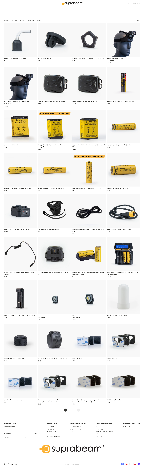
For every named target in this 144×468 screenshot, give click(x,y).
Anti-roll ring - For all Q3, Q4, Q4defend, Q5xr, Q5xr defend (88, 58)
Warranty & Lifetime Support (104, 431)
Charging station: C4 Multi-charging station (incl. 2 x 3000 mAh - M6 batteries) (122, 273)
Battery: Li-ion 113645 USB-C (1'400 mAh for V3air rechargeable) (51, 146)
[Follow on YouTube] (12, 464)
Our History (50, 426)
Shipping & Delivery (75, 426)
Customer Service (101, 434)
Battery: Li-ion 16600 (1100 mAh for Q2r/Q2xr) (119, 145)
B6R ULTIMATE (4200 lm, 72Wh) (115, 58)
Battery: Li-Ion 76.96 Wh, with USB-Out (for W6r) (16, 229)
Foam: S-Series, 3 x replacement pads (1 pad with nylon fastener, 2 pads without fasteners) (53, 401)
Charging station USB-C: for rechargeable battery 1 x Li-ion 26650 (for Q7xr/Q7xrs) (88, 273)
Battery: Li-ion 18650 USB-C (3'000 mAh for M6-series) (86, 188)
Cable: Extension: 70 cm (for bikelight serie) (119, 229)
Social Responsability (53, 436)
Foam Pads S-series (112, 359)
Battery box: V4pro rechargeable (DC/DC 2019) (84, 102)
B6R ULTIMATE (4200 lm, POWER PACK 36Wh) (16, 102)
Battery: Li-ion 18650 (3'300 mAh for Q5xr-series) (51, 188)
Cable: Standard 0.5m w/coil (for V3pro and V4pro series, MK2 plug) (19, 273)
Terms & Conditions (75, 429)
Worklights (22, 20)
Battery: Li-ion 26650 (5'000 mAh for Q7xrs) (118, 188)
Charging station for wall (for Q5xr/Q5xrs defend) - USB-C (53, 272)
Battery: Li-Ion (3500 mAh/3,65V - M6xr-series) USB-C (121, 102)
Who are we (50, 429)
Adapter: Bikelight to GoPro (45, 58)
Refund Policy (74, 434)
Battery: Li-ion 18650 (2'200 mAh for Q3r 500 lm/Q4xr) (18, 188)
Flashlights (6, 20)
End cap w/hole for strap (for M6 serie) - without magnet (53, 359)
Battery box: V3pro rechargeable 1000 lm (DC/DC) (51, 102)
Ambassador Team (52, 431)
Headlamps (14, 20)
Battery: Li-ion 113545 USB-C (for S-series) (15, 145)
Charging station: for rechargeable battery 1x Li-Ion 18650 (19, 315)
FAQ (97, 426)
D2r (39, 315)
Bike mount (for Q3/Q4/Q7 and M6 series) (49, 229)
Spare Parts (99, 429)
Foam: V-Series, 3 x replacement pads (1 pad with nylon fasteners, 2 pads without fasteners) (87, 401)
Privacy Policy (74, 431)
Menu (7, 3)
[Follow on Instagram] (8, 464)
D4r (73, 315)
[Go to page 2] (78, 410)
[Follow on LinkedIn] (16, 464)
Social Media (126, 426)
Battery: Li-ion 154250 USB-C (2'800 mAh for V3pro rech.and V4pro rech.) (88, 146)
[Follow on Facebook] (4, 464)
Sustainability (51, 434)
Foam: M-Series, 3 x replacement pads (14, 400)
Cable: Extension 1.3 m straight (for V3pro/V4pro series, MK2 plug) (88, 230)
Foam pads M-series (77, 359)
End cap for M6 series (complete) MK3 (14, 359)
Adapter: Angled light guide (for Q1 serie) (15, 58)
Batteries (39, 20)
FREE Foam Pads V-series (114, 400)
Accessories (31, 20)
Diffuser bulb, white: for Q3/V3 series (117, 315)
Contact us (99, 436)
